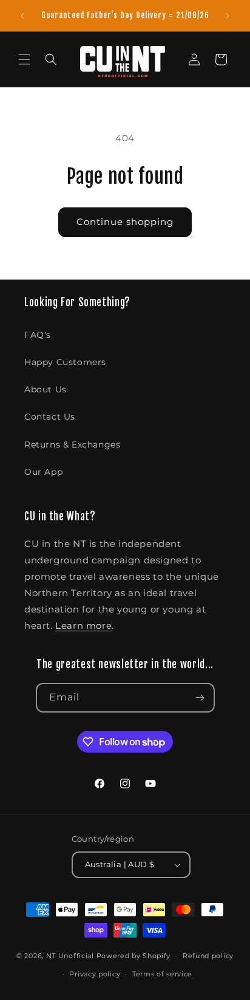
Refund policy (208, 955)
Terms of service (162, 974)
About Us (45, 389)
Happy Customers (65, 362)
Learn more (83, 625)
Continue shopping (125, 221)
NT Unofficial (70, 955)
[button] (24, 59)
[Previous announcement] (22, 15)
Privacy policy (94, 974)
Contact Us (49, 416)
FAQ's (37, 334)
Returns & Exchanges (72, 444)
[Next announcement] (227, 15)
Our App (43, 471)
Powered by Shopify (133, 955)
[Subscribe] (200, 698)
